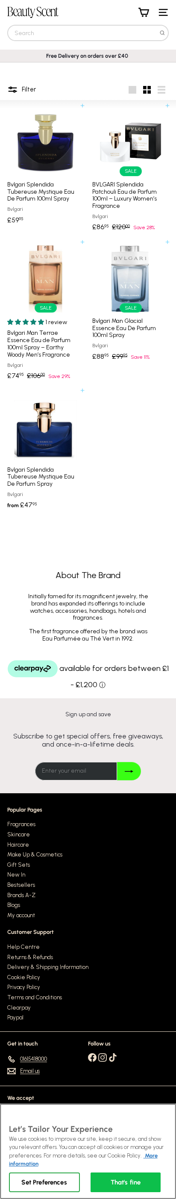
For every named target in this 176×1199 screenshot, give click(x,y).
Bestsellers (21, 885)
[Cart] (143, 12)
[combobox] (88, 33)
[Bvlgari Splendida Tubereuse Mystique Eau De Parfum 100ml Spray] (45, 166)
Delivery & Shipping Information (47, 967)
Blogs (13, 905)
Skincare (18, 834)
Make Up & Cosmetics (34, 854)
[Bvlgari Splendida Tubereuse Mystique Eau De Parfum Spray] (45, 451)
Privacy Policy (23, 987)
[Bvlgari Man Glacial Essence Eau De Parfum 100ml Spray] (130, 303)
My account (21, 915)
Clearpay (19, 1007)
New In (16, 874)
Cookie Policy (23, 977)
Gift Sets (18, 865)
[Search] (162, 33)
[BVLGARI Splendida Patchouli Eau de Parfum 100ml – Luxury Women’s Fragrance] (130, 170)
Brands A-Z (21, 895)
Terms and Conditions (34, 997)
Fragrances (21, 824)
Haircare (18, 845)
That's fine (126, 1182)
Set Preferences (44, 1182)
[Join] (129, 771)
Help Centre (23, 947)
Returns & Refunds (30, 957)
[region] (88, 1151)
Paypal (15, 1017)
